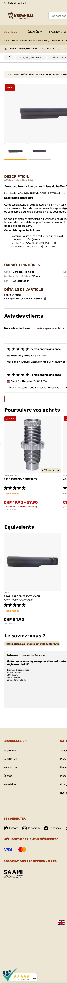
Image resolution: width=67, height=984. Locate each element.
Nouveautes (11, 767)
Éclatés (33, 32)
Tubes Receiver (10, 623)
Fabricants (10, 750)
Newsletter (10, 784)
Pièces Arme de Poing (39, 40)
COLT (6, 592)
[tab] (32, 643)
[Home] (8, 57)
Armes (7, 40)
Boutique (10, 32)
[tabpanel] (32, 463)
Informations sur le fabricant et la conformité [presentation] (32, 644)
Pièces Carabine (19, 40)
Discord (13, 828)
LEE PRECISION (11, 475)
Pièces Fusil (57, 40)
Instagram (34, 828)
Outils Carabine (10, 509)
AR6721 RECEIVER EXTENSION (22, 596)
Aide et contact (16, 3)
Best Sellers (10, 759)
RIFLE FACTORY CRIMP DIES (20, 479)
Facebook (55, 828)
